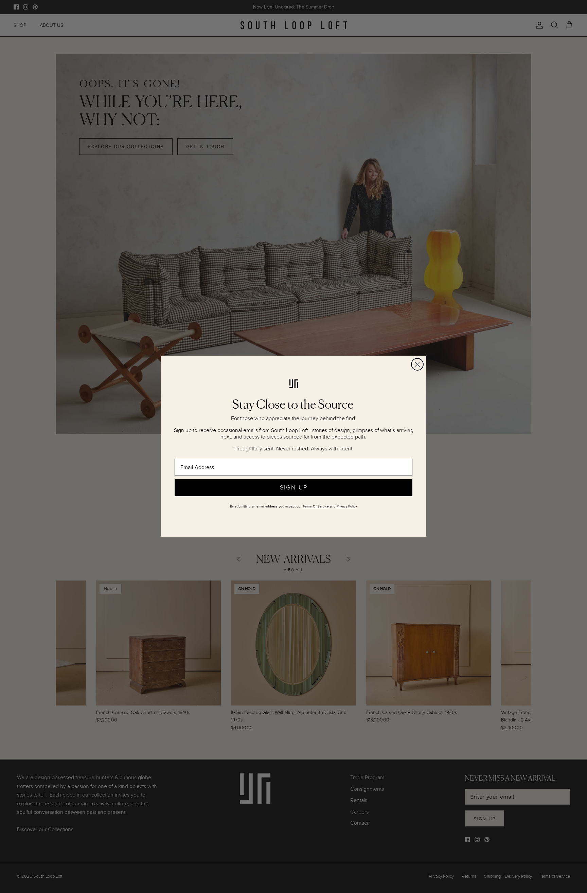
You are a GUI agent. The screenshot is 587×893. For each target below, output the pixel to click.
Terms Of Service (316, 506)
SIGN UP (293, 487)
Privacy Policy (347, 506)
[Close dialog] (417, 364)
